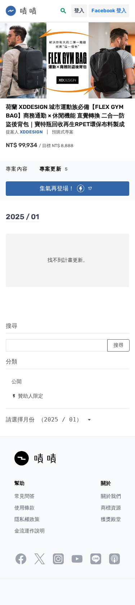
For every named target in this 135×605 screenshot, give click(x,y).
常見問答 (24, 496)
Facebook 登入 (108, 11)
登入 (79, 11)
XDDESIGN (32, 131)
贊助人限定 (27, 395)
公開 (17, 381)
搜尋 (11, 325)
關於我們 (111, 496)
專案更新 (54, 169)
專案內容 (17, 169)
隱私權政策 (27, 519)
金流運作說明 (29, 531)
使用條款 (24, 508)
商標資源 (111, 508)
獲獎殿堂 (111, 519)
